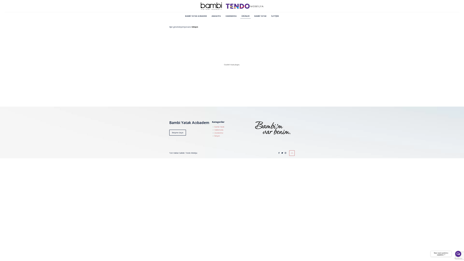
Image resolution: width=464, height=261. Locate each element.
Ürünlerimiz (218, 133)
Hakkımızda (218, 130)
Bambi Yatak (219, 127)
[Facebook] (279, 153)
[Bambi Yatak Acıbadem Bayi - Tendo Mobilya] (232, 6)
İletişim (217, 136)
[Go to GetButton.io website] (458, 258)
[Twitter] (282, 153)
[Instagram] (285, 153)
